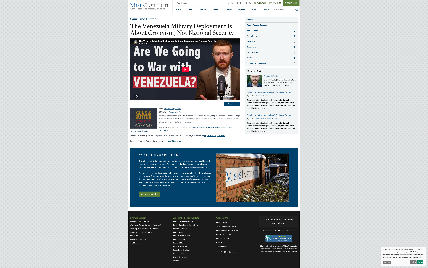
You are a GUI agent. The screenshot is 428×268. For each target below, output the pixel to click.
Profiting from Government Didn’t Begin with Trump (269, 93)
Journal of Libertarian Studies (141, 232)
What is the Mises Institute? (183, 222)
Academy (228, 9)
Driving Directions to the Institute (185, 225)
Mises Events (178, 232)
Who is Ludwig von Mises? (139, 222)
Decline (413, 262)
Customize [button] (386, 262)
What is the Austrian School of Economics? (145, 225)
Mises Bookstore (179, 239)
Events (215, 9)
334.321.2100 (226, 234)
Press (254, 9)
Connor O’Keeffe (271, 76)
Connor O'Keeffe (175, 112)
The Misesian (134, 243)
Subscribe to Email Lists (181, 250)
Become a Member (149, 194)
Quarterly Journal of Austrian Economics (144, 229)
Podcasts (203, 9)
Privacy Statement (180, 257)
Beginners (242, 9)
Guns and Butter (143, 19)
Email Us (219, 242)
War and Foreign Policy (172, 109)
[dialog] (403, 256)
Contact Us (177, 261)
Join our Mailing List (223, 246)
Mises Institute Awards (181, 236)
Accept (420, 262)
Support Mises (291, 3)
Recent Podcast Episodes (257, 25)
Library (190, 9)
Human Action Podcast (138, 239)
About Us (266, 9)
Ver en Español (182, 3)
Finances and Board (180, 246)
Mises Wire (260, 119)
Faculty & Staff (178, 243)
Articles (179, 9)
